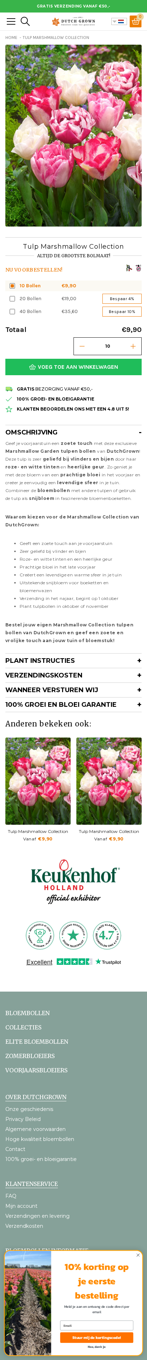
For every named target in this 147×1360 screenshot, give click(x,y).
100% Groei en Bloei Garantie (61, 705)
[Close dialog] (138, 1255)
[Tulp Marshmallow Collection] (38, 781)
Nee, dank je (97, 1346)
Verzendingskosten (43, 675)
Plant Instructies (40, 661)
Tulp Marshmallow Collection (38, 831)
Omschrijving (31, 432)
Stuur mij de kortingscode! (96, 1337)
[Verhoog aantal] (133, 346)
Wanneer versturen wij (51, 690)
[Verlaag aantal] (82, 346)
